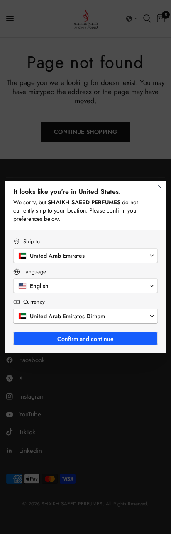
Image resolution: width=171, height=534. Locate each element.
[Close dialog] (159, 186)
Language (34, 271)
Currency (34, 301)
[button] (85, 255)
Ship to (31, 241)
